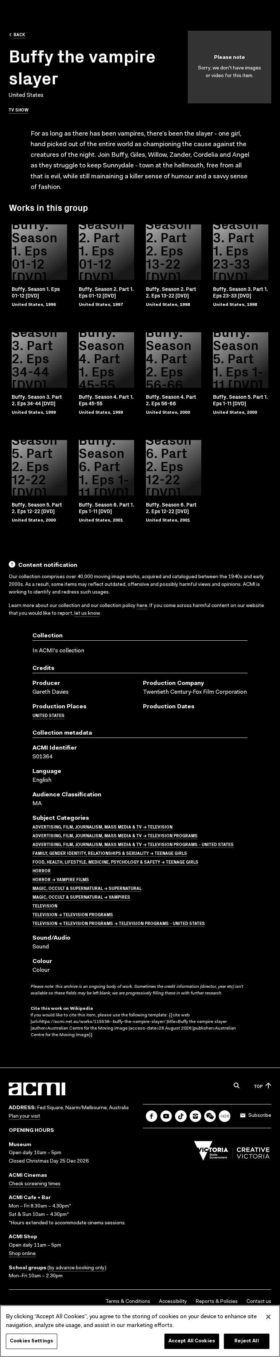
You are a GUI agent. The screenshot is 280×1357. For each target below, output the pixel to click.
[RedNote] (224, 1116)
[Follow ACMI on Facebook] (152, 1116)
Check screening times (35, 1184)
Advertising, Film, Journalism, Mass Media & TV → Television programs (115, 835)
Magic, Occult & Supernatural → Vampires (81, 897)
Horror (41, 870)
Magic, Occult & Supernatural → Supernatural (86, 888)
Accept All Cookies (191, 1341)
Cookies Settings (31, 1341)
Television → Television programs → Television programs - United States (118, 923)
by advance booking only (77, 1268)
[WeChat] (210, 1116)
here (142, 606)
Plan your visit (24, 1116)
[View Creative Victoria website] (232, 1153)
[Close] (268, 1317)
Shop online (22, 1253)
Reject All (246, 1341)
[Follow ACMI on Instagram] (195, 1116)
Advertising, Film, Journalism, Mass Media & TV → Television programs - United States (133, 844)
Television (44, 905)
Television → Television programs (72, 914)
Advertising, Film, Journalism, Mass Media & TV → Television (102, 826)
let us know (87, 613)
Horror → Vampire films (60, 879)
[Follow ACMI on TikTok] (181, 1116)
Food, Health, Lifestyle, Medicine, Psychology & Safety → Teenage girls (115, 861)
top (258, 1086)
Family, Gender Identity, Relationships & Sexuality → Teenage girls (109, 853)
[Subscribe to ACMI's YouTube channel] (166, 1116)
